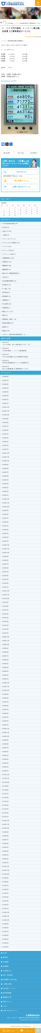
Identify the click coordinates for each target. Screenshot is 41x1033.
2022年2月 (5, 583)
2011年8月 (5, 947)
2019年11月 (5, 686)
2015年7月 (5, 885)
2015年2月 (5, 904)
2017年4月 (5, 805)
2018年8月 (5, 744)
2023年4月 (5, 529)
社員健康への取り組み (10, 979)
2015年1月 (5, 908)
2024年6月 (5, 476)
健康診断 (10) (6, 269)
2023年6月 (5, 522)
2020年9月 (5, 648)
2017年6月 (5, 797)
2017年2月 (5, 813)
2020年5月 (5, 663)
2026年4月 (5, 392)
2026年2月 (5, 399)
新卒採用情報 (7, 993)
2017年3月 (5, 809)
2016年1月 (5, 862)
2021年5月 (5, 617)
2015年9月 (5, 878)
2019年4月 (5, 713)
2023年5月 (5, 526)
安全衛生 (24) (6, 285)
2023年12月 (5, 499)
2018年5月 (5, 755)
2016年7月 (5, 839)
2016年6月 (5, 843)
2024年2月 (5, 491)
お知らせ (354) (6, 231)
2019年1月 (5, 725)
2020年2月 (5, 675)
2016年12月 (5, 820)
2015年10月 (5, 874)
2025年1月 (5, 449)
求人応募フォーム (21, 181)
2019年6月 (5, 706)
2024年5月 (5, 480)
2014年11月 (5, 916)
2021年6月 (5, 614)
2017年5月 (5, 801)
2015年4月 (5, 897)
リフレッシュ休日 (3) (9, 254)
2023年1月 (5, 541)
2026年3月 (5, 395)
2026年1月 (5, 403)
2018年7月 (5, 748)
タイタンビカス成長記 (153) (11, 242)
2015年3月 (5, 901)
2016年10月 (5, 828)
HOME (4, 21)
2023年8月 (5, 514)
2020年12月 (5, 637)
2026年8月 (5, 376)
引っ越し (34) (6, 288)
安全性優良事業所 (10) (9, 281)
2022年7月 (5, 564)
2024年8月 (5, 468)
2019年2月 (5, 721)
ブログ (5, 1006)
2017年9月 (5, 786)
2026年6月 (5, 384)
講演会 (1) (5, 327)
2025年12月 (5, 407)
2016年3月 (5, 855)
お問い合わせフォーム (21, 187)
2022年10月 (5, 552)
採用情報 (6, 966)
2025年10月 (5, 415)
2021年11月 (5, 595)
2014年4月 (5, 943)
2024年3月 (5, 487)
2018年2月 (5, 767)
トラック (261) (6, 246)
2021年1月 (5, 633)
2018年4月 (5, 759)
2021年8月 (5, 606)
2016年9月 (5, 832)
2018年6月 (5, 751)
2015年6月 (5, 889)
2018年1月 (5, 771)
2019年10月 (5, 690)
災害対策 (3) (6, 308)
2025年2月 (5, 445)
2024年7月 (5, 472)
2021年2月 (5, 629)
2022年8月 (5, 560)
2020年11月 (5, 640)
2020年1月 (5, 679)
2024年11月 (5, 457)
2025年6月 (5, 430)
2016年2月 (5, 859)
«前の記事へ (7, 153)
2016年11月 (5, 824)
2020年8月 (5, 652)
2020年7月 (5, 656)
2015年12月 (5, 866)
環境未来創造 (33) (7, 323)
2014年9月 (5, 924)
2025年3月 (5, 441)
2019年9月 (5, 694)
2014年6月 (5, 935)
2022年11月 (5, 549)
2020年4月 (5, 667)
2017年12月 (5, 774)
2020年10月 (5, 644)
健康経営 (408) (6, 265)
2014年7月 (5, 931)
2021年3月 (5, 625)
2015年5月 (5, 893)
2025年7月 (5, 426)
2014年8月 (5, 928)
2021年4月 (5, 621)
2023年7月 (5, 518)
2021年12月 (5, 591)
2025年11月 (5, 411)
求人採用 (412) (6, 304)
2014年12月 (5, 912)
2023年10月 (5, 507)
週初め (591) (6, 330)
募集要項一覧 (7, 997)
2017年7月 (5, 794)
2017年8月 (5, 790)
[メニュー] (38, 3)
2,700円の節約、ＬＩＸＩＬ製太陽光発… (15, 349)
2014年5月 (5, 939)
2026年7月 (5, 380)
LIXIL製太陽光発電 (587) (10, 223)
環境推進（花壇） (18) (9, 319)
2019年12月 (5, 683)
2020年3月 (5, 671)
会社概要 (6, 962)
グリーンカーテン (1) (9, 239)
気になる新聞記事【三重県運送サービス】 (15, 368)
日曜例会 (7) (6, 300)
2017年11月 (5, 778)
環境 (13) (5, 315)
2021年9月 (5, 602)
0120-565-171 (21, 172)
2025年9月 (5, 419)
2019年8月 (5, 698)
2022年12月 (5, 545)
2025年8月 (5, 422)
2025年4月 (5, 438)
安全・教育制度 (8, 975)
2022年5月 (5, 572)
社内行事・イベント (9, 988)
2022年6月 (5, 568)
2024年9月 (5, 464)
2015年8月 (5, 882)
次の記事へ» (34, 153)
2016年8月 (5, 836)
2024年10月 (5, 461)
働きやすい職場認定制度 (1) (11, 273)
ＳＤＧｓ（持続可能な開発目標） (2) (13, 334)
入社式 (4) (5, 277)
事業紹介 (6, 957)
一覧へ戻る (20, 153)
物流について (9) (7, 311)
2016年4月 (5, 851)
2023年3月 (5, 533)
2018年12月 (5, 728)
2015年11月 (5, 870)
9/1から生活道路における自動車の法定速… (15, 355)
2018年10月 (5, 736)
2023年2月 (5, 537)
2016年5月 (5, 847)
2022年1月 (5, 587)
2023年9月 (5, 510)
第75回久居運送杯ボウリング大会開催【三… (16, 361)
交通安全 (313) (6, 262)
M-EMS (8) (5, 227)
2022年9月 (5, 556)
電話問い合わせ (10, 1031)
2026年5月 (5, 388)
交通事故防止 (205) (8, 258)
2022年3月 (5, 579)
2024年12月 (5, 453)
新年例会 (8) (6, 292)
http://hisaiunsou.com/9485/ (9, 81)
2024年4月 (5, 483)
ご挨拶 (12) (5, 235)
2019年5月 (5, 709)
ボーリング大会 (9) (8, 250)
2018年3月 (5, 763)
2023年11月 (5, 503)
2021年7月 (5, 610)
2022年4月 (5, 575)
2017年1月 (5, 816)
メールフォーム (28, 1031)
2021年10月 (5, 598)
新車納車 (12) (6, 296)
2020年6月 (5, 660)
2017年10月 (5, 782)
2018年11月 (5, 732)
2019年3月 (5, 717)
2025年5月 (5, 434)
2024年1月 (5, 495)
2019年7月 (5, 702)
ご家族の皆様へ (8, 984)
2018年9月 (5, 740)
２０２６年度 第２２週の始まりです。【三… (17, 343)
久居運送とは (7, 970)
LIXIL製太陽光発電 (30, 36)
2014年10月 (5, 920)
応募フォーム (7, 1001)
